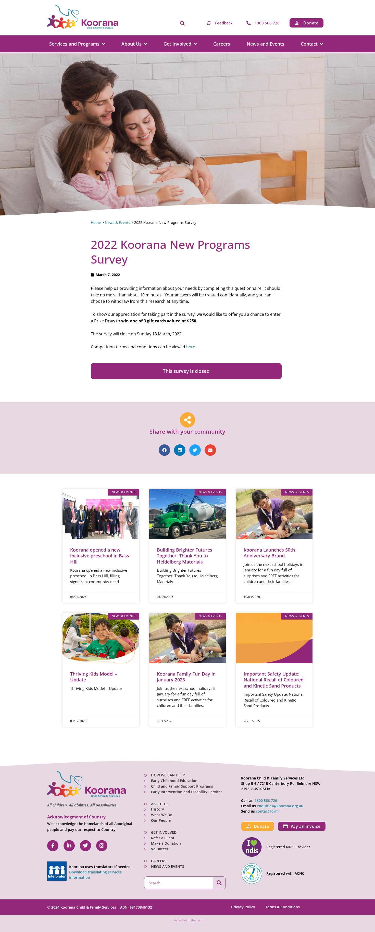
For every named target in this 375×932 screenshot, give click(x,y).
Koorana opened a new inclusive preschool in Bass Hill (99, 556)
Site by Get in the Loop (187, 920)
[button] (182, 23)
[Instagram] (101, 845)
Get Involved (177, 44)
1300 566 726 (266, 800)
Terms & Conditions (282, 906)
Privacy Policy (243, 906)
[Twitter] (85, 845)
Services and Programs (74, 44)
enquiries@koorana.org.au (280, 805)
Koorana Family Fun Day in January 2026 (186, 677)
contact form (267, 811)
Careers (221, 44)
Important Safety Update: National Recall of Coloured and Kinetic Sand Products (274, 680)
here (190, 347)
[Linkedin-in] (69, 845)
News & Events (117, 222)
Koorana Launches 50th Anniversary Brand (269, 553)
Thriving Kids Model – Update (93, 677)
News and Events (265, 44)
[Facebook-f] (52, 845)
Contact (309, 44)
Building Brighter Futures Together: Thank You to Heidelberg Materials (184, 556)
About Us (131, 44)
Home (96, 222)
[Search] (219, 883)
